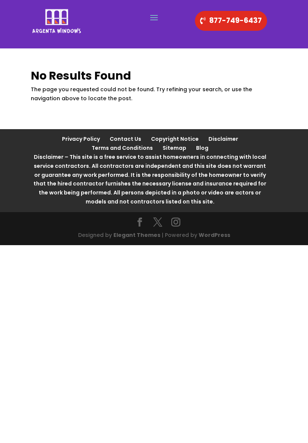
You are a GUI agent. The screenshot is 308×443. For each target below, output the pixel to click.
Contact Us (125, 139)
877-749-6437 (235, 20)
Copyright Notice (175, 139)
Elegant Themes (136, 235)
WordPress (214, 235)
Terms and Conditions (122, 148)
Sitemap (174, 148)
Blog (202, 148)
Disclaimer (223, 139)
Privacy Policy (81, 139)
